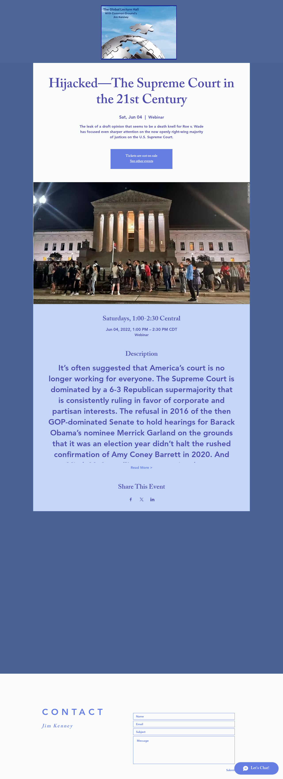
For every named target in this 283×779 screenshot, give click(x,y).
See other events (141, 161)
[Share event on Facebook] (131, 499)
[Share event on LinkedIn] (152, 499)
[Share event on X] (142, 499)
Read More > (142, 467)
